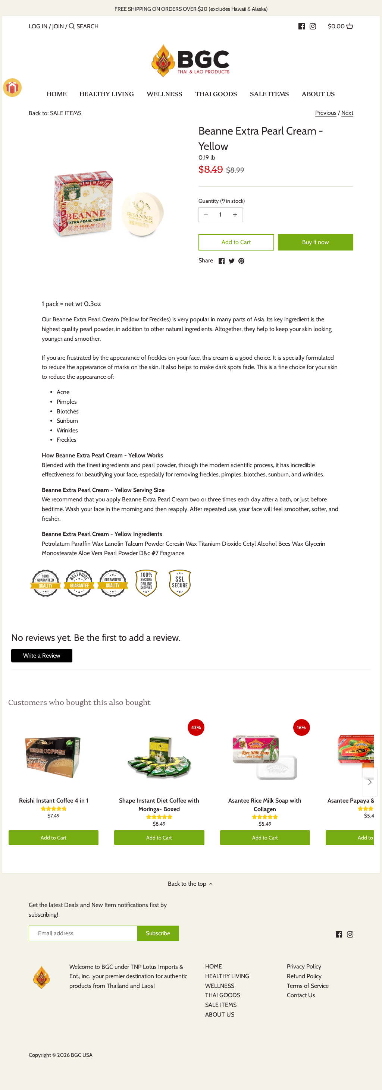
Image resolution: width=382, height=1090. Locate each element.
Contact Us (301, 995)
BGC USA (82, 1055)
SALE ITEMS (65, 113)
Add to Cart (236, 242)
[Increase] (235, 215)
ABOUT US (219, 1014)
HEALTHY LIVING (227, 976)
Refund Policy (304, 976)
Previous (325, 112)
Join (58, 26)
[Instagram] (313, 26)
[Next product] (370, 782)
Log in (38, 26)
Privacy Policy (304, 966)
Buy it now (315, 242)
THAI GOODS (222, 995)
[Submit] (72, 26)
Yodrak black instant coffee (72, 1069)
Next (347, 112)
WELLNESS (219, 985)
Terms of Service (308, 985)
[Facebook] (301, 26)
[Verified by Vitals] (77, 1080)
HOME (213, 966)
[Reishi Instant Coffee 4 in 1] (53, 756)
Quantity (220, 201)
